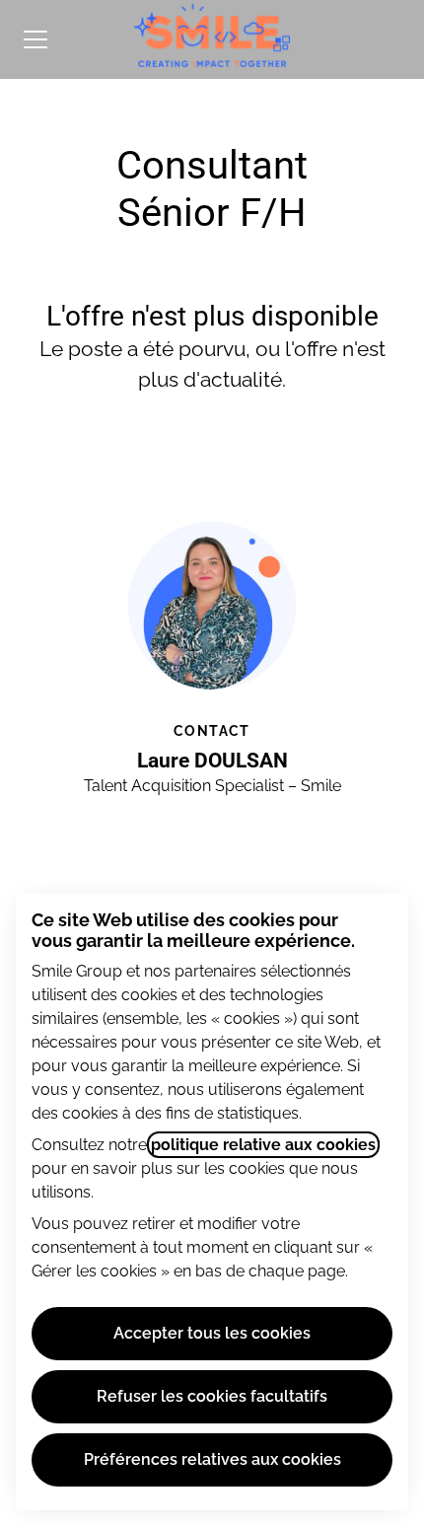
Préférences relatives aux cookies (212, 1459)
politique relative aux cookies (263, 1144)
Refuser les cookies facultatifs (212, 1396)
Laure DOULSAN (212, 760)
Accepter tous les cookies (212, 1333)
